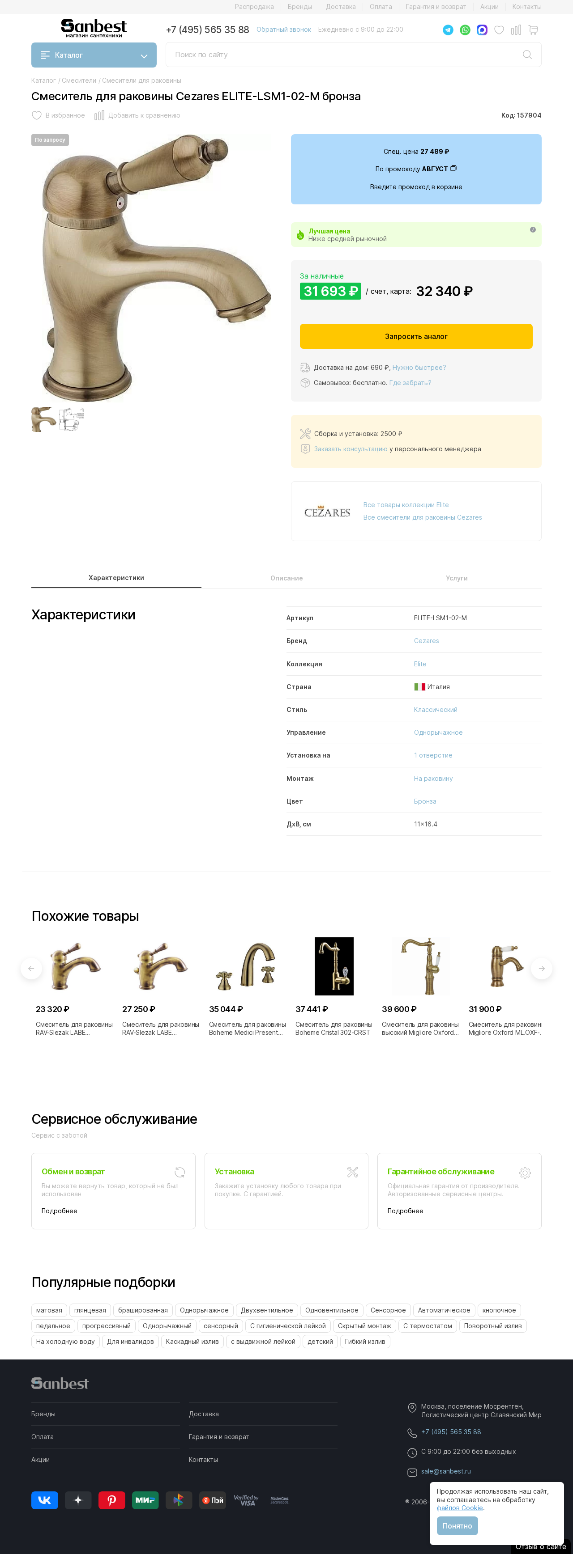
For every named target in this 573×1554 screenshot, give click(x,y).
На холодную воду (65, 1341)
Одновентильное (332, 1310)
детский (320, 1341)
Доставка (341, 6)
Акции (489, 6)
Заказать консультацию (351, 449)
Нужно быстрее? (419, 367)
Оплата (381, 6)
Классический (436, 709)
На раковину (433, 778)
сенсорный (221, 1326)
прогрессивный (106, 1326)
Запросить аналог (416, 336)
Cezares (426, 640)
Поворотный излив (493, 1326)
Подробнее (59, 1211)
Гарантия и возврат (436, 6)
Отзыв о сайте (541, 1546)
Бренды (300, 6)
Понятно (457, 1525)
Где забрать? (410, 382)
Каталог (69, 55)
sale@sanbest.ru (446, 1471)
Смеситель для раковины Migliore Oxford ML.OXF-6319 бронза (507, 1028)
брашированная (143, 1310)
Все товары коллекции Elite (406, 504)
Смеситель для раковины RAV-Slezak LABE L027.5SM (160, 1028)
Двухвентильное (267, 1310)
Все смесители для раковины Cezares (422, 517)
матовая (49, 1310)
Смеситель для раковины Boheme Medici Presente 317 (247, 1028)
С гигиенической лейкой (288, 1326)
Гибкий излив (365, 1341)
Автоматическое (444, 1310)
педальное (53, 1326)
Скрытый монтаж (364, 1326)
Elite (420, 664)
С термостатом (427, 1326)
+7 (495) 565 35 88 (207, 29)
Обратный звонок (284, 29)
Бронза (425, 801)
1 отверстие (433, 755)
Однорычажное (438, 732)
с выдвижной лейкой (263, 1341)
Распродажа (254, 6)
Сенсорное (388, 1310)
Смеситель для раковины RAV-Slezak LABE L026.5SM (74, 1028)
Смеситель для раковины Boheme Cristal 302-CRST (333, 1028)
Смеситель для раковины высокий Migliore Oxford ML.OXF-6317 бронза (420, 1028)
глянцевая (90, 1310)
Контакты (527, 6)
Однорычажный (167, 1326)
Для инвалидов (130, 1341)
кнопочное (499, 1310)
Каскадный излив (192, 1341)
